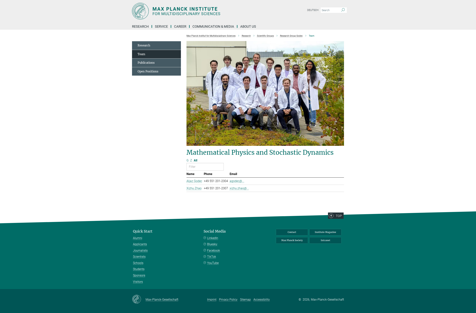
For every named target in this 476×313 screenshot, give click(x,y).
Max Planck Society (292, 240)
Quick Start (142, 231)
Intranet (325, 240)
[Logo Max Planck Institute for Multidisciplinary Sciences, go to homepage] (201, 11)
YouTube (213, 263)
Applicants (140, 244)
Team (141, 54)
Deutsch (313, 10)
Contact (292, 232)
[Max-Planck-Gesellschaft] (139, 299)
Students (138, 269)
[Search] (343, 10)
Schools (138, 263)
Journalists (140, 250)
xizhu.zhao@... (239, 188)
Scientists (139, 256)
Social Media (215, 231)
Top (339, 216)
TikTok (211, 256)
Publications (146, 62)
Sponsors (139, 275)
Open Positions (148, 71)
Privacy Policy (228, 299)
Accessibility (261, 299)
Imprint (211, 299)
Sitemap (245, 299)
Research (144, 45)
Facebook (213, 250)
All (195, 160)
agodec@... (237, 181)
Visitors (138, 281)
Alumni (137, 238)
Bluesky (212, 244)
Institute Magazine (325, 232)
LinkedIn (212, 238)
